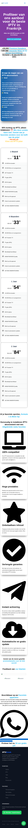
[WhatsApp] (23, 823)
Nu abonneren (14, 209)
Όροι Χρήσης (8, 792)
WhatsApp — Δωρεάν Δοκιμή (13, 812)
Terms (8, 824)
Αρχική (7, 769)
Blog (7, 777)
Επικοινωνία (8, 780)
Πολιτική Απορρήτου (10, 789)
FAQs (7, 797)
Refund (12, 824)
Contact (17, 824)
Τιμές (7, 774)
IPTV (7, 772)
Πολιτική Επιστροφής (10, 795)
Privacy (3, 824)
